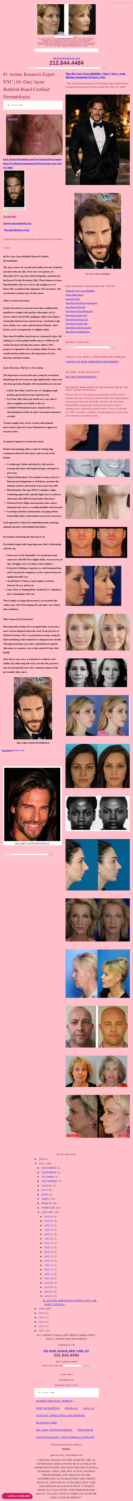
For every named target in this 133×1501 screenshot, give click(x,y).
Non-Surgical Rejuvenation (78, 327)
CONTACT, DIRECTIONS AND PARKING (60, 1415)
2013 (42, 1326)
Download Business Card (16, 230)
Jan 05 (49, 1291)
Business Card (46, 1422)
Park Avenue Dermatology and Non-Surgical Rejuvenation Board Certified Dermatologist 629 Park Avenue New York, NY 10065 (32, 163)
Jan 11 (49, 1274)
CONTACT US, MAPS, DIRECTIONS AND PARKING (92, 361)
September (50, 1181)
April (46, 1198)
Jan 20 (49, 1238)
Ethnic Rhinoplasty (75, 294)
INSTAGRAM (85, 1429)
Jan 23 (49, 1229)
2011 (42, 1330)
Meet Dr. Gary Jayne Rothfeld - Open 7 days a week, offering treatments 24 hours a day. (96, 75)
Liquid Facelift (73, 298)
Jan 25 (49, 1220)
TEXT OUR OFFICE (48, 1408)
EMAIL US (71, 1408)
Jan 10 (49, 1278)
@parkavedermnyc (71, 44)
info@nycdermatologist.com (75, 46)
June (45, 1194)
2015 (42, 1317)
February (49, 1207)
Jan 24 (49, 1225)
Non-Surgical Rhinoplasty (78, 331)
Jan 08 (49, 1282)
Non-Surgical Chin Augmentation (81, 303)
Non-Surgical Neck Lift (77, 319)
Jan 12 (49, 1269)
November (49, 1172)
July (45, 1189)
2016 (42, 1313)
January (48, 1212)
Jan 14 (49, 1260)
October (48, 1176)
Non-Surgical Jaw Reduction (79, 311)
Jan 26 (49, 1216)
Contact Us (66, 1344)
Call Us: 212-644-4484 (17, 1496)
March (47, 1203)
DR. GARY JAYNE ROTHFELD (81, 376)
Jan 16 (49, 1251)
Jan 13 (49, 1265)
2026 (42, 1159)
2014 (42, 1321)
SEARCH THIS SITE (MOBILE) (54, 1400)
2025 (42, 1163)
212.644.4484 (9, 216)
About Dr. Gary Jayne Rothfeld (80, 290)
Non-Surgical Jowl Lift (76, 315)
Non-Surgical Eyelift (75, 307)
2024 (42, 1308)
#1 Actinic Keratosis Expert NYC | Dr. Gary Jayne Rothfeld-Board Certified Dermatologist (29, 85)
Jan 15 (49, 1256)
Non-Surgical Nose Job (76, 323)
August (47, 1185)
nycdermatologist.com (71, 40)
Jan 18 (49, 1243)
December (49, 1167)
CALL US (88, 1408)
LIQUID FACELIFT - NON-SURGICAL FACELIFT (65, 1437)
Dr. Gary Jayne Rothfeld (54, 1429)
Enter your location (52, 1365)
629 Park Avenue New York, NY (66, 1351)
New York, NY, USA (18, 750)
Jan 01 (49, 1296)
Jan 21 (49, 1234)
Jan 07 (49, 1287)
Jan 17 (49, 1247)
